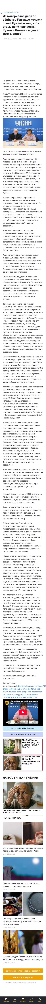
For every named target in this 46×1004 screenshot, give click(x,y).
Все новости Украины (23, 977)
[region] (23, 59)
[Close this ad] (1, 13)
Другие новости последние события (23, 971)
